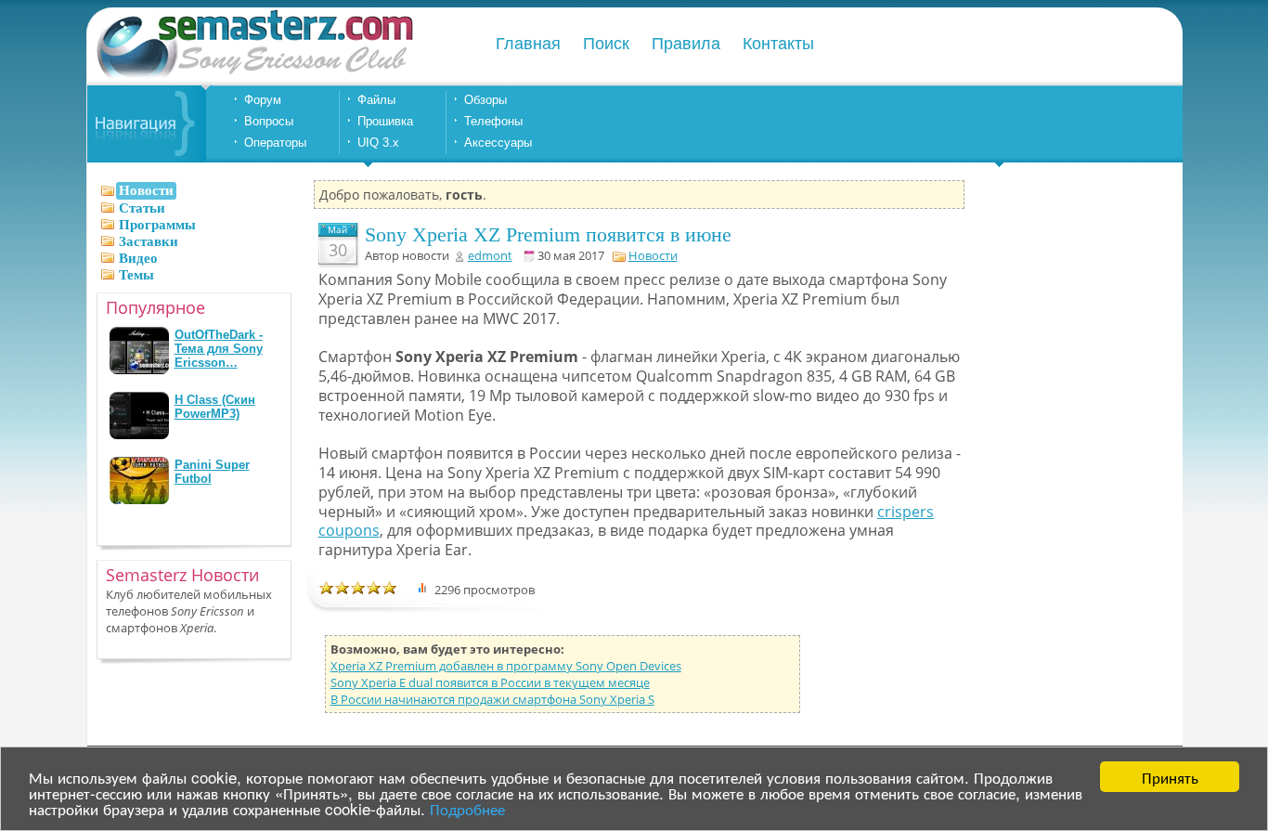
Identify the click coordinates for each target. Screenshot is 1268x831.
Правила (686, 43)
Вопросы (268, 121)
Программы (157, 224)
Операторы (275, 142)
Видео (138, 258)
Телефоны (493, 121)
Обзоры (485, 100)
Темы (136, 274)
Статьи (142, 208)
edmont (490, 255)
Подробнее (467, 808)
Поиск (606, 43)
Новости (653, 255)
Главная (528, 43)
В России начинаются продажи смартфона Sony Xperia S (492, 699)
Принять (1170, 776)
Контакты (778, 43)
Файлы (376, 100)
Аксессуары (498, 142)
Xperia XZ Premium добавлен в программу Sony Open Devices (505, 665)
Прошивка (385, 121)
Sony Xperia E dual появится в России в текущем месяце (490, 682)
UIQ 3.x (378, 142)
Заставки (148, 241)
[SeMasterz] (253, 76)
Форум (262, 100)
